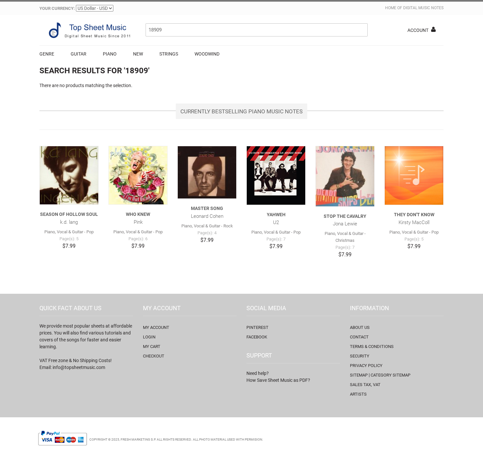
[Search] (361, 29)
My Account (156, 327)
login (149, 336)
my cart (151, 346)
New (138, 54)
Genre (46, 54)
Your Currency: (57, 8)
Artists (358, 394)
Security (359, 356)
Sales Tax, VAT (365, 384)
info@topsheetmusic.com (79, 367)
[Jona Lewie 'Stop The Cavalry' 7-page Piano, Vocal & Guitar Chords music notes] (345, 176)
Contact (359, 336)
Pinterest (257, 327)
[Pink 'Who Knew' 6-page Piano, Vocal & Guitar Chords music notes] (138, 175)
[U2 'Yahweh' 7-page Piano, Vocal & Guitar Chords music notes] (276, 175)
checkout (153, 356)
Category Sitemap (390, 375)
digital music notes (423, 8)
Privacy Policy (366, 365)
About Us (360, 327)
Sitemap (359, 375)
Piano (110, 54)
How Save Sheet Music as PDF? (278, 380)
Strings (168, 54)
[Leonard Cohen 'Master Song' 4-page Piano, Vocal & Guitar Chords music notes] (207, 172)
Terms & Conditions (372, 346)
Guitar (78, 54)
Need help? (257, 373)
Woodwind (207, 54)
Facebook (256, 336)
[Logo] (88, 30)
